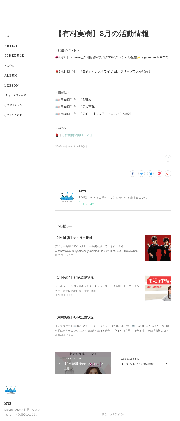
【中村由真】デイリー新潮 (73, 237)
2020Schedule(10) (77, 146)
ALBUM (11, 75)
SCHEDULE (14, 55)
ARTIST (11, 46)
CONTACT (13, 115)
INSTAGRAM (15, 95)
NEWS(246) (61, 146)
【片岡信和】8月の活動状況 (74, 277)
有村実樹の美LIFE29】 (77, 135)
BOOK (9, 66)
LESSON (11, 85)
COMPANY (13, 105)
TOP (8, 36)
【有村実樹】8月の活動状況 (74, 317)
